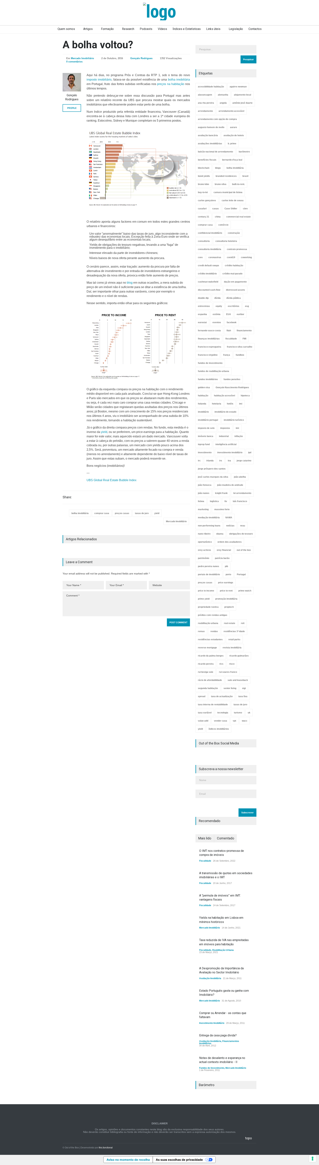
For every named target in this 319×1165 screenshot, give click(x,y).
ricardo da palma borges (211, 655)
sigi (244, 688)
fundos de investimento (210, 363)
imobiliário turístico (234, 420)
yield (104, 431)
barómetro (244, 151)
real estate (229, 623)
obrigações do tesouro (241, 534)
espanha (202, 314)
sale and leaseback (238, 680)
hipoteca (245, 395)
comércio (223, 225)
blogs (218, 168)
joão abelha (240, 477)
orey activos (204, 550)
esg (247, 306)
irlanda (210, 460)
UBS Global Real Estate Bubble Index (111, 480)
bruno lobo (203, 184)
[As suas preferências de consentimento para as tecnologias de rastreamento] (312, 1158)
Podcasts (146, 29)
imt (237, 428)
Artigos (88, 29)
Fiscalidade (205, 861)
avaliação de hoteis (234, 135)
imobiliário (203, 412)
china (218, 216)
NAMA (228, 517)
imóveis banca (205, 436)
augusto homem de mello (211, 127)
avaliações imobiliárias (210, 143)
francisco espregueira (209, 347)
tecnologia (222, 712)
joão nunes (203, 493)
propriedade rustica (208, 607)
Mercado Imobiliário (82, 58)
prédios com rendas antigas (212, 615)
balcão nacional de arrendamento (215, 151)
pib (226, 566)
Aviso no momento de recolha (128, 1159)
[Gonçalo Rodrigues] (72, 82)
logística (214, 501)
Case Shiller (230, 208)
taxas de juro (142, 513)
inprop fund (204, 444)
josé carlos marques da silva (213, 477)
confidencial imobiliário (210, 233)
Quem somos (66, 29)
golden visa (204, 387)
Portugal (241, 574)
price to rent (226, 590)
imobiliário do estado (225, 412)
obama (219, 534)
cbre (245, 208)
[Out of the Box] (159, 11)
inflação (238, 436)
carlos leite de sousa (232, 200)
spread (201, 696)
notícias (230, 525)
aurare (233, 127)
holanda (202, 403)
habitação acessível (224, 395)
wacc (244, 721)
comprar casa (101, 513)
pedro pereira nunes (208, 566)
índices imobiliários (219, 729)
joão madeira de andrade (230, 485)
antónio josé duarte (242, 103)
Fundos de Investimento (211, 1068)
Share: (67, 497)
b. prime (232, 143)
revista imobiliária (232, 647)
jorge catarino (244, 460)
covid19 (231, 257)
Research (128, 29)
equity (219, 306)
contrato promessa (237, 249)
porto (228, 574)
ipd (249, 452)
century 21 (203, 216)
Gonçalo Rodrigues (141, 58)
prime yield (204, 599)
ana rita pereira (206, 103)
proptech (229, 607)
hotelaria (216, 403)
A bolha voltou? (98, 45)
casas (215, 208)
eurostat (202, 322)
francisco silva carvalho (239, 347)
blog (130, 282)
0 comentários (74, 61)
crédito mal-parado (232, 273)
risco (231, 664)
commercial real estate (238, 216)
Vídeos (162, 29)
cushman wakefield (208, 281)
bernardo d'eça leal (232, 160)
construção (234, 233)
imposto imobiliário (99, 79)
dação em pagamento (235, 281)
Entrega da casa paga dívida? (218, 1035)
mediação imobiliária (209, 517)
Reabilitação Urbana (223, 950)
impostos (225, 428)
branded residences (226, 176)
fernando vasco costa (209, 330)
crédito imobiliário (207, 273)
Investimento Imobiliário (211, 1023)
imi (240, 403)
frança (226, 355)
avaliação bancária (208, 135)
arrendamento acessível (231, 111)
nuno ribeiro (204, 534)
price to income (206, 590)
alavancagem (205, 94)
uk (249, 712)
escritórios (233, 306)
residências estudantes (210, 639)
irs (220, 460)
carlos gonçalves (207, 200)
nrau (242, 525)
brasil (245, 176)
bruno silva (220, 184)
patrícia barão (222, 558)
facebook (231, 322)
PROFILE (72, 108)
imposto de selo (206, 428)
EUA (228, 314)
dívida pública (233, 298)
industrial (224, 436)
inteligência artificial (225, 444)
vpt (234, 721)
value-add (203, 721)
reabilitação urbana (208, 623)
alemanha (223, 94)
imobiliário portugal (208, 420)
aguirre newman (238, 86)
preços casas (122, 513)
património (203, 558)
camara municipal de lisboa (228, 192)
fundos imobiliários (208, 379)
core (200, 257)
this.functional (106, 1147)
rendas (214, 631)
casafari (202, 208)
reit (242, 623)
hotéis (230, 403)
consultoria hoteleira (226, 241)
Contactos (255, 29)
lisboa (201, 501)
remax (201, 631)
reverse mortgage (207, 647)
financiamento (244, 330)
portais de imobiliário (209, 574)
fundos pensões (232, 379)
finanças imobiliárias (209, 338)
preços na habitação (170, 84)
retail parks (234, 639)
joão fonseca (204, 485)
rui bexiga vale (205, 672)
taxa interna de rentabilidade (213, 704)
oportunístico (205, 542)
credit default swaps (208, 265)
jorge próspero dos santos (212, 468)
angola (223, 103)
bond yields (204, 176)
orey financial (224, 550)
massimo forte (222, 509)
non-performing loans (209, 525)
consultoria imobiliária (209, 249)
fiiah (229, 330)
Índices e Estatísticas (187, 29)
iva (229, 460)
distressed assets (235, 290)
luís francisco (240, 501)
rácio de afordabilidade (210, 680)
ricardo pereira (206, 664)
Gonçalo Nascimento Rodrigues (232, 387)
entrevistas (204, 306)
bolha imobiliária (179, 79)
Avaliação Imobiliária (210, 978)
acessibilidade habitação (211, 86)
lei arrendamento (242, 493)
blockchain (203, 168)
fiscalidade (231, 338)
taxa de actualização (222, 696)
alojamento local (242, 94)
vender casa (220, 721)
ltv (225, 501)
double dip (203, 298)
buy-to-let (203, 192)
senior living (230, 688)
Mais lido (204, 838)
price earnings (225, 582)
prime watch (244, 590)
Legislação (236, 29)
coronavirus (214, 257)
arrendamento (205, 111)
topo (248, 1138)
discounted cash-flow (209, 290)
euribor (240, 314)
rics (221, 664)
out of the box (244, 550)
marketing (203, 509)
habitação (203, 395)
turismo (238, 712)
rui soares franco (228, 672)
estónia (216, 314)
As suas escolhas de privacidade (179, 1159)
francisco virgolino (207, 355)
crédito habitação (234, 265)
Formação (107, 29)
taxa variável (205, 712)
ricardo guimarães (239, 655)
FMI (244, 338)
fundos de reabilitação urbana (213, 371)
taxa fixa (242, 696)
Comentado (225, 838)
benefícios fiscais (207, 160)
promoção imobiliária (226, 599)
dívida (217, 298)
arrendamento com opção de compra (217, 119)
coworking (246, 257)
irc (199, 460)
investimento (205, 452)
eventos (216, 322)
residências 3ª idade (234, 631)
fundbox (240, 355)
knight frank (221, 493)
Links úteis (213, 29)
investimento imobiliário (229, 452)
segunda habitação (208, 688)
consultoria (204, 241)
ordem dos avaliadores (229, 542)
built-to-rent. (238, 184)
